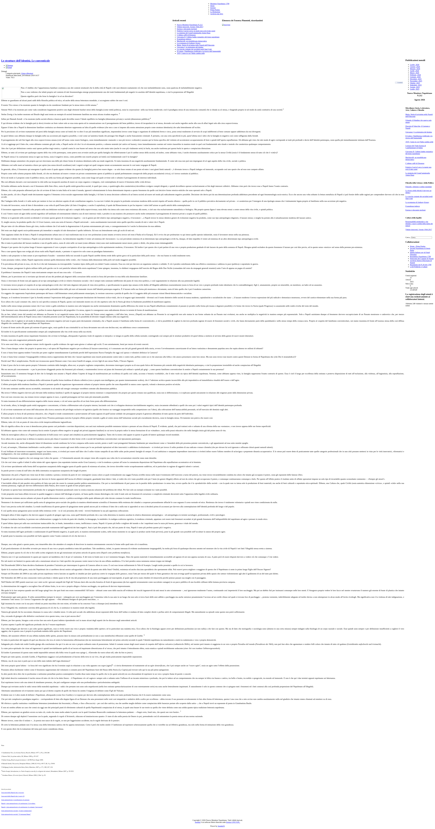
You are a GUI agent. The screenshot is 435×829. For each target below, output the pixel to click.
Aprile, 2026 (414, 71)
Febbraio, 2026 (415, 75)
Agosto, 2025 (415, 87)
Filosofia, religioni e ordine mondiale (418, 187)
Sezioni (213, 8)
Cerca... (408, 237)
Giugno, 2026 (415, 67)
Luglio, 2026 (414, 65)
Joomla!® (221, 826)
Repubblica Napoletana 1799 (420, 257)
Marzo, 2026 (414, 73)
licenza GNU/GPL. (233, 822)
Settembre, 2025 (416, 85)
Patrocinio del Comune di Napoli (422, 259)
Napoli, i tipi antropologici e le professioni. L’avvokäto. (18, 803)
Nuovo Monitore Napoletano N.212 (190, 25)
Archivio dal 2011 (216, 14)
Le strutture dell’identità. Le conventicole (25, 60)
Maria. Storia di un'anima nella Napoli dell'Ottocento (195, 45)
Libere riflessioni (27, 73)
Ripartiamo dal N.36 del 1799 (420, 265)
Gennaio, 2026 (415, 77)
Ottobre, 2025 (415, 83)
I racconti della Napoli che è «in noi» (12, 792)
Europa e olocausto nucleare (187, 29)
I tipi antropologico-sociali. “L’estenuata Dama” (16, 814)
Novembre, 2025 (416, 81)
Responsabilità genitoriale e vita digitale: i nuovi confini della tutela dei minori (419, 224)
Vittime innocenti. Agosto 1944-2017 (190, 27)
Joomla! (198, 822)
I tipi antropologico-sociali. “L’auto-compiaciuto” (16, 811)
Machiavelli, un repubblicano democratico (192, 41)
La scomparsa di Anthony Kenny (189, 43)
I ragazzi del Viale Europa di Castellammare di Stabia (415, 147)
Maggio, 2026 (415, 69)
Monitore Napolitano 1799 (219, 4)
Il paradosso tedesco (184, 39)
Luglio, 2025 (414, 89)
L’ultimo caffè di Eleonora (186, 35)
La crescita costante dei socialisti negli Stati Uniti (194, 49)
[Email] (9, 67)
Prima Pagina (215, 10)
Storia (212, 6)
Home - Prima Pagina (417, 246)
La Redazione (215, 12)
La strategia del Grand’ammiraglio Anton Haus (193, 33)
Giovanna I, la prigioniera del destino (190, 47)
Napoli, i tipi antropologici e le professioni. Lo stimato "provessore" (22, 807)
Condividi (399, 82)
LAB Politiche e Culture (418, 267)
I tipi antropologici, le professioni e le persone (15, 800)
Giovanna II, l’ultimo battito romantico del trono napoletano (198, 37)
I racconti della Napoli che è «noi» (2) (12, 796)
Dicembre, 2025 (416, 79)
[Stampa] (9, 65)
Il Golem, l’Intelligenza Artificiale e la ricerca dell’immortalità (199, 51)
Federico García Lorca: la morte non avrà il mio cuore (196, 31)
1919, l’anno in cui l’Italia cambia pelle (191, 53)
